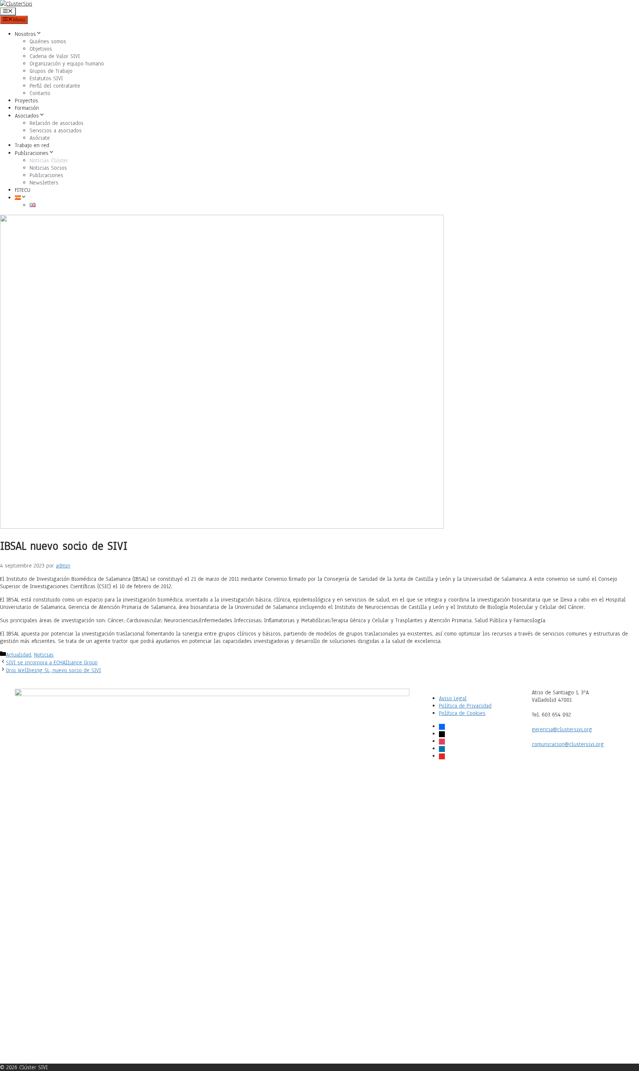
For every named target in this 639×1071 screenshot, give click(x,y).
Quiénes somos (48, 41)
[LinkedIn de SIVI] (470, 951)
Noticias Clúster (49, 160)
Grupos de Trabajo (51, 71)
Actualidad (18, 654)
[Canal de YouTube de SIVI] (470, 1045)
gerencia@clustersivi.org (562, 729)
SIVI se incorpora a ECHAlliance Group (52, 662)
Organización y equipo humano (67, 63)
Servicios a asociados (56, 130)
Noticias (44, 654)
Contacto (40, 93)
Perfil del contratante (55, 85)
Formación (27, 108)
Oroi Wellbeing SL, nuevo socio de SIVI (53, 670)
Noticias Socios (48, 168)
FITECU (22, 190)
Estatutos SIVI (46, 78)
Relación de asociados (57, 123)
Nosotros (25, 34)
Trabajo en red (32, 145)
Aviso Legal (453, 698)
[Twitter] (470, 856)
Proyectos (26, 100)
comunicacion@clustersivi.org (568, 744)
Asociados (27, 115)
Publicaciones (31, 153)
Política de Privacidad (465, 705)
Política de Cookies (462, 713)
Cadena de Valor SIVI (55, 56)
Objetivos (41, 48)
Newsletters (44, 182)
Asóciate (40, 138)
